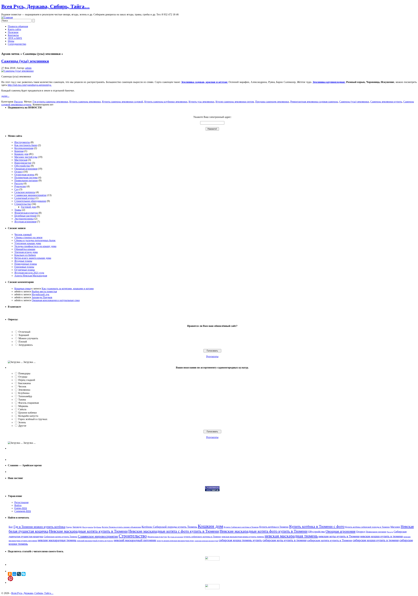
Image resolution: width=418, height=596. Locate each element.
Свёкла (22, 409)
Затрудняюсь (25, 344)
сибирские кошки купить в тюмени (376, 540)
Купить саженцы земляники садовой (122, 101)
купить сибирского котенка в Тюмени (202, 536)
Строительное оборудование (30, 201)
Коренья (19, 151)
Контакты (13, 35)
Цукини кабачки (27, 412)
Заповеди (77, 527)
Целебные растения (25, 215)
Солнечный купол (24, 198)
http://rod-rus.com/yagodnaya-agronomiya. (30, 85)
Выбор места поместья (44, 291)
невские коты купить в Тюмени (339, 536)
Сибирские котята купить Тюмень (60, 536)
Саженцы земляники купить (386, 101)
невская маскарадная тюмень (291, 536)
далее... (5, 96)
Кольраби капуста (28, 415)
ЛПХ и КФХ (15, 38)
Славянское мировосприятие (30, 195)
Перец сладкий (26, 380)
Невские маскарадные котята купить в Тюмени (88, 531)
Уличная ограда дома (26, 252)
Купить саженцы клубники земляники (165, 101)
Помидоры (24, 373)
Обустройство (22, 165)
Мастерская (20, 160)
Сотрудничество (17, 44)
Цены (11, 41)
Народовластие (22, 162)
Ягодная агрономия (25, 221)
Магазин (395, 526)
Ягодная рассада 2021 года (29, 272)
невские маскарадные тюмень (57, 540)
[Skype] (23, 574)
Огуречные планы (24, 269)
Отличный (24, 331)
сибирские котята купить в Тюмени (329, 540)
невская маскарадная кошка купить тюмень (243, 536)
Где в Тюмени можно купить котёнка (39, 526)
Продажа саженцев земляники (272, 101)
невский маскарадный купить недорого (95, 541)
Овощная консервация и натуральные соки (56, 300)
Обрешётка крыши (24, 249)
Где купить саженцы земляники (50, 101)
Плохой (22, 341)
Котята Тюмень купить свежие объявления (121, 527)
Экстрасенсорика (24, 218)
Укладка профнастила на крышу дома (35, 246)
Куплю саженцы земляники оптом (235, 101)
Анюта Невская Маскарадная (30, 275)
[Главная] (7, 17)
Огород (18, 171)
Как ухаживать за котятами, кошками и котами (68, 288)
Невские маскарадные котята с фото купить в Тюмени (173, 531)
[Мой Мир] (14, 574)
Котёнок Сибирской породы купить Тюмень (169, 526)
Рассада (18, 101)
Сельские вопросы (24, 192)
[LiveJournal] (19, 574)
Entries (20, 508)
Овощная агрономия (25, 168)
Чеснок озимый (23, 234)
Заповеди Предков (42, 297)
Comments (22, 511)
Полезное (13, 32)
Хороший (23, 335)
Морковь (23, 406)
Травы (17, 209)
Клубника (23, 393)
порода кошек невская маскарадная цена (175, 541)
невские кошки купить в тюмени (381, 536)
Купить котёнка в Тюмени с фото (317, 526)
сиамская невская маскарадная (206, 541)
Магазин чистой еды (25, 157)
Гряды (69, 527)
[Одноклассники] (10, 574)
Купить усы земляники (201, 101)
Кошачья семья (22, 288)
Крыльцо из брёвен (25, 255)
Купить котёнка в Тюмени (274, 526)
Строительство (22, 204)
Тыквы (22, 399)
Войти (18, 505)
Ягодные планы (23, 261)
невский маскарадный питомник (135, 540)
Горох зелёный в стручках (32, 419)
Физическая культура (26, 212)
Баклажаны (24, 383)
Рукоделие (20, 186)
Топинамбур (25, 396)
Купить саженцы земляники (85, 101)
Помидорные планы (25, 263)
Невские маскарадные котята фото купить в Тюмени (263, 531)
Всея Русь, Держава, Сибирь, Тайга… (45, 6)
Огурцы (22, 376)
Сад (16, 189)
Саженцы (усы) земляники (25, 61)
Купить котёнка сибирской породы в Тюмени (367, 527)
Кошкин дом (21, 154)
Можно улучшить (28, 338)
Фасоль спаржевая (28, 402)
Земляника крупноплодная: (329, 82)
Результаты (212, 356)
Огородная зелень (24, 174)
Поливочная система (26, 177)
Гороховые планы (24, 266)
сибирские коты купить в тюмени (284, 540)
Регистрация (21, 502)
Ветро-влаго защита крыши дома (32, 258)
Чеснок (22, 386)
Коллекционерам (23, 148)
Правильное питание (26, 180)
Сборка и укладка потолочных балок (35, 240)
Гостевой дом (28, 207)
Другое (22, 425)
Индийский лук (40, 294)
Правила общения (18, 26)
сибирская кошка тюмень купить (240, 540)
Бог (11, 526)
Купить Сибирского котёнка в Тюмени (241, 527)
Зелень (22, 422)
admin (28, 68)
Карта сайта (14, 29)
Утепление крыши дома (27, 243)
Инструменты (22, 142)
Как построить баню (25, 145)
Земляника (24, 389)
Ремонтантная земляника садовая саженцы (314, 101)
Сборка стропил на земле (28, 237)
